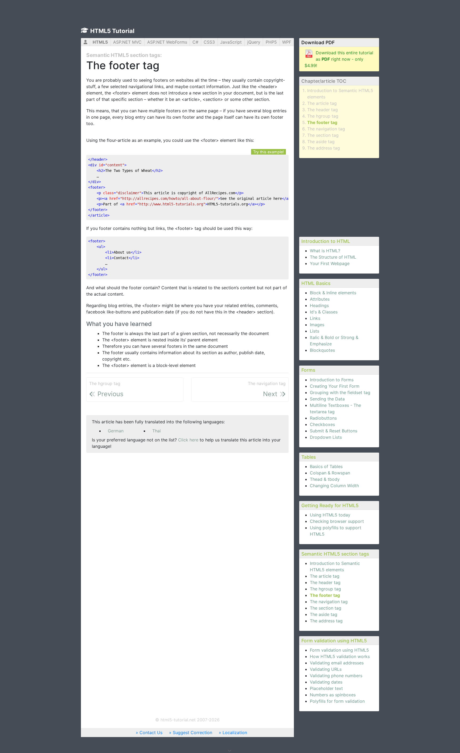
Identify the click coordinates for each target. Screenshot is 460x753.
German (116, 430)
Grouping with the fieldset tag (340, 392)
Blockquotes (322, 350)
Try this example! (268, 152)
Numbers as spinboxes (333, 694)
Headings (319, 305)
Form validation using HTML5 (339, 650)
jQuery (253, 42)
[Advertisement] (339, 196)
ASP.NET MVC (127, 42)
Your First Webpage (330, 263)
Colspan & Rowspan (330, 472)
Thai (156, 430)
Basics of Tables (326, 466)
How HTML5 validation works (340, 656)
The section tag (323, 135)
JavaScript (231, 42)
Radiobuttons (323, 418)
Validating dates (326, 682)
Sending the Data (327, 399)
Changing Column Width (334, 485)
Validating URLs (326, 669)
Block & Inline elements (333, 292)
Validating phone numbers (336, 675)
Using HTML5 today (330, 515)
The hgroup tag (322, 116)
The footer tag (322, 122)
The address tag (323, 148)
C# (195, 42)
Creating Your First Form (334, 386)
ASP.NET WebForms (167, 42)
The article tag (322, 103)
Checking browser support (337, 521)
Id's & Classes (324, 312)
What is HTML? (325, 250)
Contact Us (150, 732)
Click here (188, 439)
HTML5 (100, 42)
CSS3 (209, 42)
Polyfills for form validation (337, 701)
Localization (235, 732)
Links (315, 318)
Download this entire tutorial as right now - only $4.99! (339, 59)
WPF (286, 42)
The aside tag (321, 141)
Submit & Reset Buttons (333, 430)
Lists (314, 331)
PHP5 (271, 42)
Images (317, 324)
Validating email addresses (337, 662)
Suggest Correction (192, 732)
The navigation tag (326, 128)
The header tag (322, 109)
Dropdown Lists (326, 437)
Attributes (320, 299)
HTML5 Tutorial (112, 30)
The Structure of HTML (333, 257)
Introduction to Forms (332, 379)
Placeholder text (326, 688)
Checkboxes (322, 424)
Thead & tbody (325, 479)
